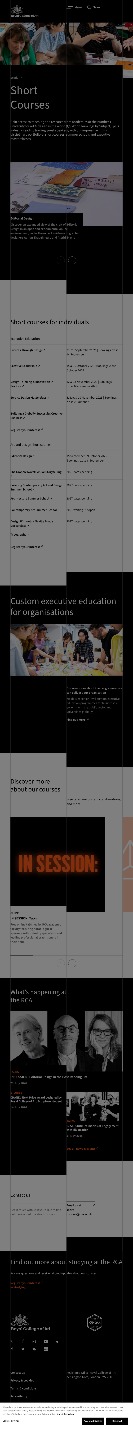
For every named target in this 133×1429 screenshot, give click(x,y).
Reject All (117, 1421)
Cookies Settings (11, 1420)
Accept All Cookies (93, 1421)
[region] (66, 1415)
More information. (65, 1414)
